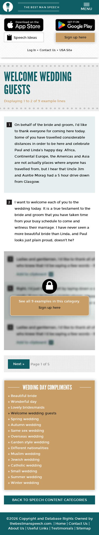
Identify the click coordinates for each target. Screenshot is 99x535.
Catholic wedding (26, 465)
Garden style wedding (30, 442)
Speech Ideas (25, 38)
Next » (18, 364)
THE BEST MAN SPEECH (41, 7)
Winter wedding (25, 483)
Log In (31, 50)
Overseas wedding (27, 436)
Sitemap (83, 528)
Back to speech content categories (49, 500)
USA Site (65, 50)
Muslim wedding (25, 454)
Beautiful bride (24, 396)
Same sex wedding (27, 431)
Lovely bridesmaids (28, 407)
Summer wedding (26, 477)
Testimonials (62, 528)
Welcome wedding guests (33, 413)
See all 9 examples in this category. (49, 304)
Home (60, 524)
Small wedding (24, 471)
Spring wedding (25, 419)
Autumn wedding (26, 425)
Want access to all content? (75, 37)
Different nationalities (30, 448)
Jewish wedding (25, 460)
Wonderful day (23, 402)
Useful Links (37, 528)
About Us (16, 528)
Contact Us (48, 50)
